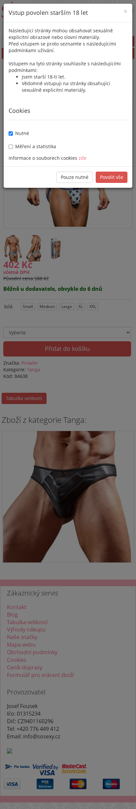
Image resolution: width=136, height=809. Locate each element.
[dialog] (68, 404)
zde (82, 158)
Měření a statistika (35, 146)
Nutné (22, 133)
